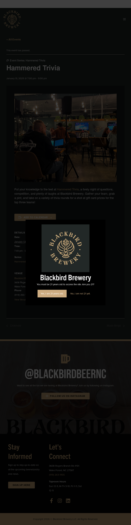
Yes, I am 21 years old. (52, 293)
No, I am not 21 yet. (80, 293)
